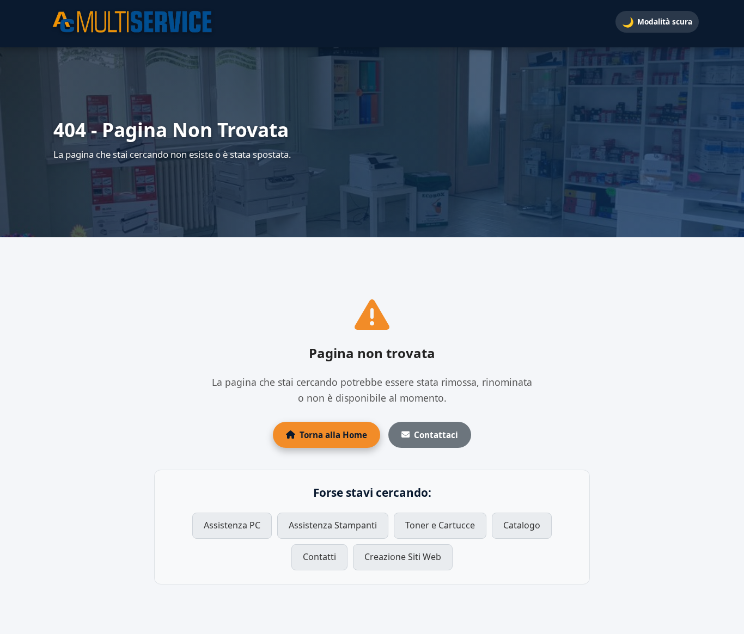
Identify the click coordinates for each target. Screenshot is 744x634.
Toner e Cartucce (440, 525)
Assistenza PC (232, 525)
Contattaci (436, 434)
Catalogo (521, 525)
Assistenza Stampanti (333, 525)
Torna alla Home (333, 434)
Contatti (319, 557)
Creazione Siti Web (402, 557)
